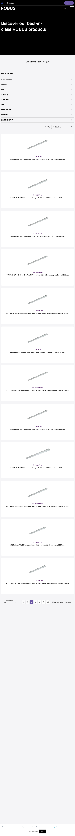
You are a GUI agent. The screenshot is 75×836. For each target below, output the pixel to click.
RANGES (4, 85)
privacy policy (54, 827)
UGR (2, 105)
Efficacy (4, 115)
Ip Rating (4, 95)
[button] (3, 3)
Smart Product (7, 120)
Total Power (6, 110)
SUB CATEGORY (6, 80)
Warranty (5, 100)
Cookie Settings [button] (33, 831)
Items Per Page (9, 600)
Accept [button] (42, 831)
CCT (2, 90)
